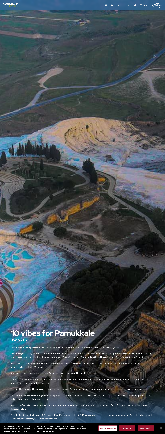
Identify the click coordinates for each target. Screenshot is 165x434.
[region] (82, 428)
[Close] (161, 428)
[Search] (129, 5)
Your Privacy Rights (108, 428)
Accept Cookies (145, 428)
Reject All (127, 428)
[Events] (106, 5)
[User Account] (135, 5)
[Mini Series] (112, 5)
